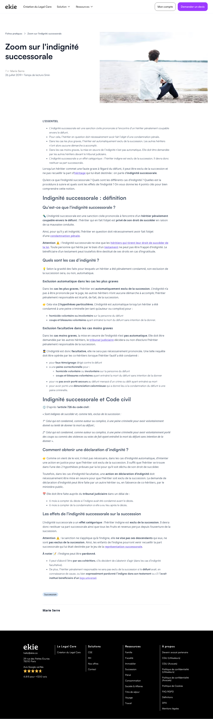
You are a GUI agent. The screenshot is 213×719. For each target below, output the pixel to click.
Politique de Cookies (172, 686)
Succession (130, 669)
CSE (90, 652)
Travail (128, 703)
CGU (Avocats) (169, 663)
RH (89, 658)
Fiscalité (129, 658)
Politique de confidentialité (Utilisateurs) (175, 670)
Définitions (167, 697)
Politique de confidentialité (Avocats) (175, 679)
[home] (11, 6)
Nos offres (93, 663)
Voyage (129, 697)
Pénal (128, 675)
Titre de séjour (132, 692)
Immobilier (130, 663)
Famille (128, 652)
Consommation (133, 680)
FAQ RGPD (168, 691)
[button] (63, 6)
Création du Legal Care (37, 6)
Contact (92, 669)
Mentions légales (170, 708)
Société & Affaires (134, 686)
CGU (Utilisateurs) (171, 658)
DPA (164, 703)
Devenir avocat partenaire (175, 652)
